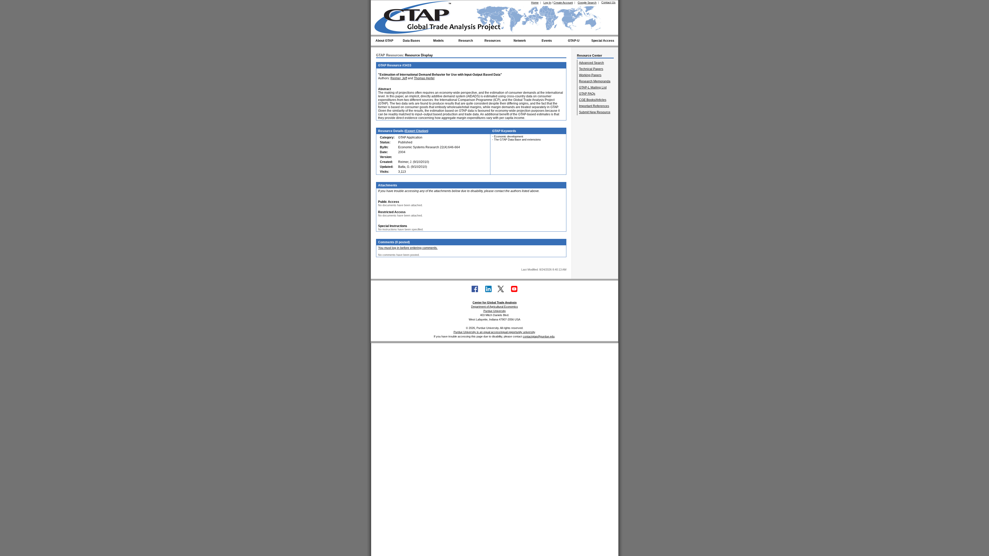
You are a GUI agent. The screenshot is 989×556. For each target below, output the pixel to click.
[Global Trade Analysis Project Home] (416, 16)
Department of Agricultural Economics (494, 306)
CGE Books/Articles (592, 100)
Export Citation (416, 131)
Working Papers (590, 75)
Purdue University (494, 310)
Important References (594, 106)
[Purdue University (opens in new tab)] (382, 4)
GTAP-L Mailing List (593, 87)
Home (535, 2)
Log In (547, 2)
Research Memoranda (594, 81)
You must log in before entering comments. (408, 248)
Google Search (587, 2)
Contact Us (608, 2)
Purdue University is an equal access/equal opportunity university (494, 332)
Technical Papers (591, 69)
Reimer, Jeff (398, 78)
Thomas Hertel (424, 78)
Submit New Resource (594, 112)
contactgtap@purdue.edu (539, 336)
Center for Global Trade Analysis (495, 302)
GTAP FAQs (587, 93)
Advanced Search (591, 63)
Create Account (563, 2)
